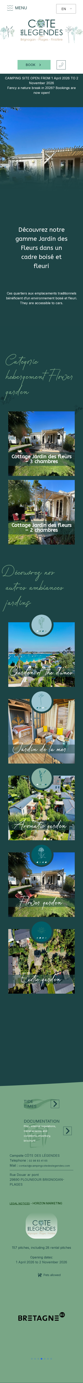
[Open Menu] (10, 8)
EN (63, 9)
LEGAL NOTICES (20, 1203)
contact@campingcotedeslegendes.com (44, 1165)
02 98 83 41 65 (38, 1160)
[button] (32, 1359)
